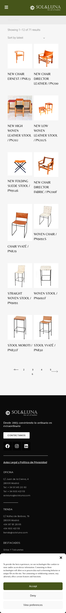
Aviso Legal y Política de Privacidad (25, 462)
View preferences (33, 604)
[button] (61, 557)
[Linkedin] (26, 446)
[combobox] (26, 38)
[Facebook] (7, 446)
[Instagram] (17, 446)
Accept (33, 586)
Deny (33, 595)
